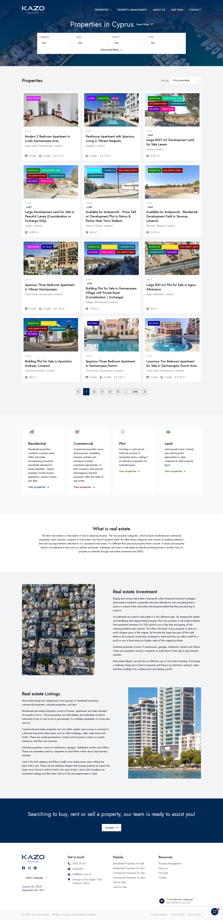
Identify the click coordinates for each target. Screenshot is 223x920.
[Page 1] (78, 391)
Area (151, 37)
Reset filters (143, 24)
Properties (102, 10)
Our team (177, 10)
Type (78, 37)
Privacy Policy (178, 914)
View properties (36, 487)
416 (135, 392)
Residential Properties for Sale (128, 863)
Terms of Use (194, 914)
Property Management (132, 10)
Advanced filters (110, 50)
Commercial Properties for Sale (129, 873)
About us (159, 10)
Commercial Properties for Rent (129, 877)
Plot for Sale (119, 882)
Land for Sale (120, 887)
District (115, 37)
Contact (195, 10)
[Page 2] (144, 391)
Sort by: (165, 80)
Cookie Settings (159, 914)
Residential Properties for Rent (129, 868)
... (126, 392)
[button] (57, 42)
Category (44, 37)
